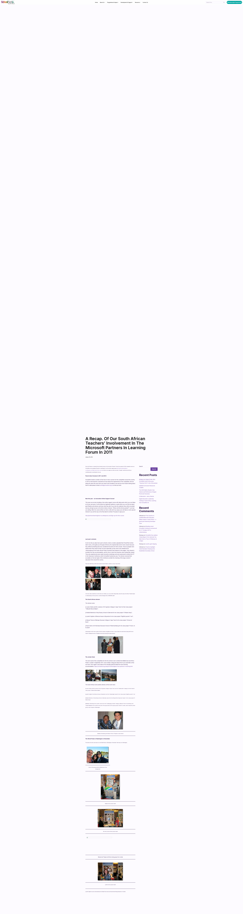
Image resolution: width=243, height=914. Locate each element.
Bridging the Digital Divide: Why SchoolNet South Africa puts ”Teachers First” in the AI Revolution (148, 481)
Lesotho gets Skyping (151, 544)
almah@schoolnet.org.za (106, 485)
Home (96, 2)
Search (141, 466)
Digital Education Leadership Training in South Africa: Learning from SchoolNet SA (147, 500)
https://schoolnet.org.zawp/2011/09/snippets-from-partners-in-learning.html (113, 666)
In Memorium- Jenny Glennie (146, 496)
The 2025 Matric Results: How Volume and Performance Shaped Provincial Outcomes (147, 491)
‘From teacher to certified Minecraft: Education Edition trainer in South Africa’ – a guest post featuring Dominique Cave (147, 519)
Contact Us (145, 2)
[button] (118, 2)
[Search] (224, 2)
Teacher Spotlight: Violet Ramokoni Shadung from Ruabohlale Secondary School (147, 548)
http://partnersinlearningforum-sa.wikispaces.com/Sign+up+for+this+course (104, 515)
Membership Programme (234, 2)
